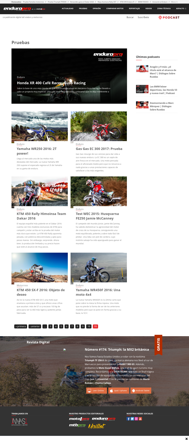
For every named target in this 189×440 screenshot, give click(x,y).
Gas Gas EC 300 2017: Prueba (99, 148)
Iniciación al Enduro (159, 2)
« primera (21, 326)
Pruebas (83, 8)
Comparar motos (114, 8)
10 (89, 326)
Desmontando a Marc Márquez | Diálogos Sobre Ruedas (162, 106)
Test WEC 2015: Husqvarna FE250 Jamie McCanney (97, 216)
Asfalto (180, 8)
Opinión (97, 8)
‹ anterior (35, 326)
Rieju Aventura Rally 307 (107, 2)
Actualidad (67, 8)
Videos (148, 8)
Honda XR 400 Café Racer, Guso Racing (51, 82)
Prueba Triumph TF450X (57, 2)
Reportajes (134, 8)
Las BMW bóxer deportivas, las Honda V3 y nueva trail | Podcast (163, 90)
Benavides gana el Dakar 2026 (82, 2)
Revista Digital (38, 342)
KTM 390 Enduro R (127, 2)
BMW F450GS (143, 2)
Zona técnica (164, 8)
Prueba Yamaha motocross (33, 2)
